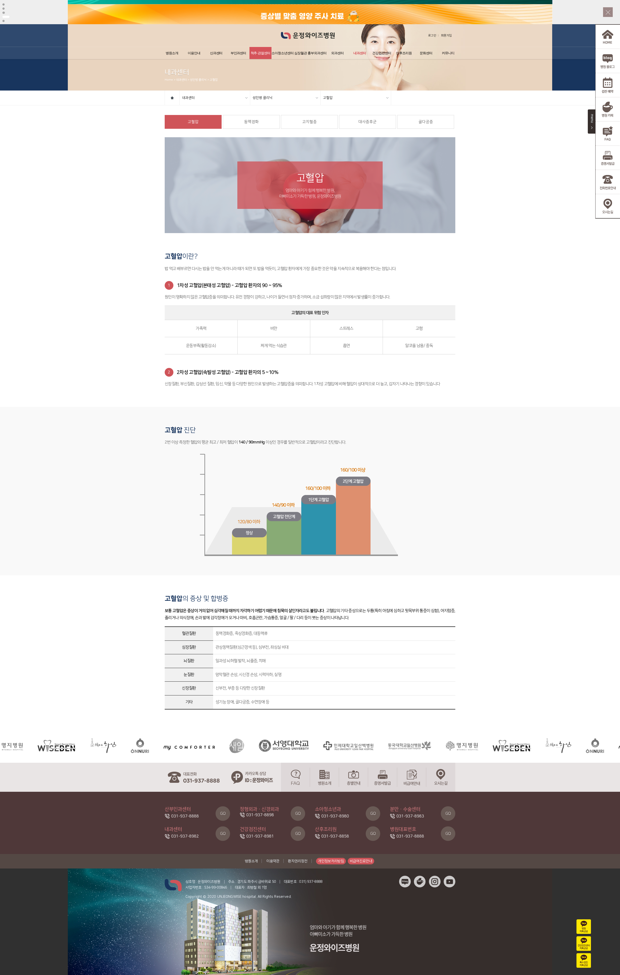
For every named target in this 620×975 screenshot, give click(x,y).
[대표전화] (194, 777)
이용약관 (272, 861)
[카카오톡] (252, 777)
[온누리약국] (94, 746)
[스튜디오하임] (57, 746)
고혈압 (328, 98)
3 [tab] (3, 13)
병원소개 (172, 53)
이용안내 (194, 53)
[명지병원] (416, 746)
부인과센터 (238, 53)
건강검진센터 (381, 53)
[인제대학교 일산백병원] (303, 746)
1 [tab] (3, 4)
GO (223, 813)
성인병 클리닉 (262, 98)
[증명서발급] (382, 777)
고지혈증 (309, 122)
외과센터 (337, 53)
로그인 (432, 35)
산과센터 (216, 53)
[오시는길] (440, 777)
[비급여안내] (411, 777)
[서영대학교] (238, 746)
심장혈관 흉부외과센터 (310, 53)
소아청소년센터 (282, 53)
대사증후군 (367, 122)
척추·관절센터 (261, 53)
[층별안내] (353, 777)
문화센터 (426, 53)
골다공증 (425, 122)
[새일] (191, 746)
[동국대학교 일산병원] (363, 746)
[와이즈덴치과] (466, 746)
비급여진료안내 (361, 861)
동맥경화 (251, 122)
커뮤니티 (448, 53)
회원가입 (446, 35)
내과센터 (359, 53)
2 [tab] (3, 9)
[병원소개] (324, 777)
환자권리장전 (297, 861)
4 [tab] (6, 17)
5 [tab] (3, 21)
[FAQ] (295, 777)
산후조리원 (404, 53)
